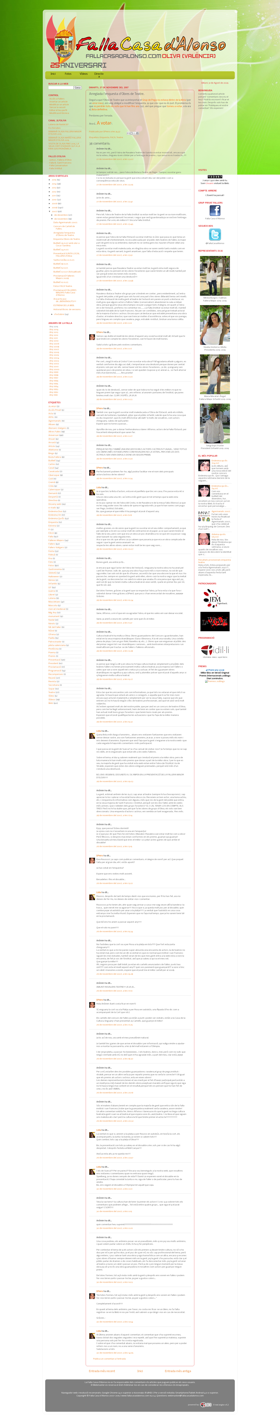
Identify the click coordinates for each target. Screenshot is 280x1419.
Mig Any (52, 613)
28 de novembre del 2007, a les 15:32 (114, 722)
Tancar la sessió (57, 107)
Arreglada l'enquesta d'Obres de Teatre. (64, 234)
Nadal (51, 620)
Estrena (52, 526)
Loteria (52, 598)
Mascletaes (54, 602)
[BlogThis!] (131, 133)
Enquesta (104, 137)
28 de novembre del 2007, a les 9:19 (114, 515)
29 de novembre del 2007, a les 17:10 (114, 991)
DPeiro (107, 131)
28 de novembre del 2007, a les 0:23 (114, 399)
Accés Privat (54, 410)
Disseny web (54, 504)
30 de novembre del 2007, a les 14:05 (114, 1353)
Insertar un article (58, 102)
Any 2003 (54, 361)
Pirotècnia (53, 649)
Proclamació (54, 667)
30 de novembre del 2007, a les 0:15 (114, 1211)
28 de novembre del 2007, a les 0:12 (114, 323)
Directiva (99, 75)
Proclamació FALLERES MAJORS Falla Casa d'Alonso (64, 292)
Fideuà (51, 555)
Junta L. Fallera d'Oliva (60, 160)
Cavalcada (53, 471)
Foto (50, 562)
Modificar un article (59, 104)
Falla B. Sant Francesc (60, 163)
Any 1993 (53, 389)
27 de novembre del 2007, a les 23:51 (114, 255)
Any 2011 (53, 338)
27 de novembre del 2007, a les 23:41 (114, 201)
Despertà (53, 497)
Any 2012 (53, 335)
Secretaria (53, 685)
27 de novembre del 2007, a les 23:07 (114, 159)
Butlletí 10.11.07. (61, 282)
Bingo (51, 453)
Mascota (52, 605)
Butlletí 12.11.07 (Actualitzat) (67, 272)
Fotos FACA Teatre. (62, 286)
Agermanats (54, 421)
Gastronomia (55, 569)
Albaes (51, 424)
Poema (52, 652)
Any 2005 (54, 355)
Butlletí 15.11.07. (60, 268)
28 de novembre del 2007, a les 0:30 (114, 459)
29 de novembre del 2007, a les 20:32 (115, 1121)
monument (54, 616)
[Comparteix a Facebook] (137, 133)
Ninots (51, 624)
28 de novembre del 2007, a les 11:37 (114, 623)
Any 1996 (53, 381)
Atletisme (53, 450)
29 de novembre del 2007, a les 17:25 (114, 1025)
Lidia (98, 487)
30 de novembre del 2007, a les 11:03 (114, 1282)
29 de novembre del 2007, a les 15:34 (114, 931)
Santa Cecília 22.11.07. (64, 260)
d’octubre (59, 314)
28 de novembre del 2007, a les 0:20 (114, 377)
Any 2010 (53, 341)
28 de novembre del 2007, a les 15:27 (114, 679)
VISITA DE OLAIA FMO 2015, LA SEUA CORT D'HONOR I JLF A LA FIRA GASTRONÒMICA (64, 146)
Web (50, 703)
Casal (51, 468)
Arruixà (52, 442)
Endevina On (54, 515)
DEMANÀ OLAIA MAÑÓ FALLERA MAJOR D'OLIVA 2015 (64, 139)
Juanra (51, 591)
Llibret (51, 595)
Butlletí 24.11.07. (61, 250)
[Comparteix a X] (134, 133)
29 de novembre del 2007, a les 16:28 (114, 974)
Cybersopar (54, 489)
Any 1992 (53, 392)
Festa (51, 551)
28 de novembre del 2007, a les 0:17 (114, 348)
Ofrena (52, 634)
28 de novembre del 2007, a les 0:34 (114, 478)
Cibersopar (53, 475)
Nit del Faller (54, 627)
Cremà (51, 482)
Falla (50, 537)
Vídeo (51, 696)
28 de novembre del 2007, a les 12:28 (114, 651)
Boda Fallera (54, 457)
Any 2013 (53, 332)
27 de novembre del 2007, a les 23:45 (114, 224)
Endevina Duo (55, 511)
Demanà (52, 493)
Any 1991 (53, 395)
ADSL (51, 417)
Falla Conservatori (58, 165)
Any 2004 (54, 358)
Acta (50, 413)
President (53, 663)
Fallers (51, 544)
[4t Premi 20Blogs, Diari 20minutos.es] (215, 681)
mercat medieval (56, 609)
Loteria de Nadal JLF (58, 124)
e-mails (52, 508)
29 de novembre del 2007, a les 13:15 (114, 846)
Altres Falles (54, 432)
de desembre (61, 215)
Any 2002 (54, 364)
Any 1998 (53, 375)
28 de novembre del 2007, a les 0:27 (114, 436)
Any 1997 (53, 378)
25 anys (52, 406)
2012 (54, 192)
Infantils (52, 584)
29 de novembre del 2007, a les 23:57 (114, 1158)
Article (51, 446)
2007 (55, 211)
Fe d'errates (54, 128)
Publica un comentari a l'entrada (109, 1359)
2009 (55, 203)
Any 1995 (53, 384)
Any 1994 (53, 386)
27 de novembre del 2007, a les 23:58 (114, 281)
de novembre (61, 219)
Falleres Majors (56, 540)
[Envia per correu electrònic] (128, 133)
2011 (54, 196)
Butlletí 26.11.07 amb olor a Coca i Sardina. (66, 244)
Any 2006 (54, 352)
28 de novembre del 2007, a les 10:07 (114, 549)
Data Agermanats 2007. (65, 222)
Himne (51, 580)
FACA (113, 137)
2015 (54, 180)
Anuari (51, 439)
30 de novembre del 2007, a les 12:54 (114, 1322)
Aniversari (53, 435)
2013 (54, 188)
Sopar (51, 689)
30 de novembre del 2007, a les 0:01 (114, 1189)
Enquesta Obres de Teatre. (66, 239)
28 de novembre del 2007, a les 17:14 (114, 815)
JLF (49, 587)
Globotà (52, 573)
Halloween (53, 576)
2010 (54, 200)
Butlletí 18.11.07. (60, 264)
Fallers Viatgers (56, 547)
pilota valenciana (57, 645)
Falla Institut (55, 168)
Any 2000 (54, 369)
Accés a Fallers (56, 99)
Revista (52, 681)
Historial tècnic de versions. (67, 309)
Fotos (68, 74)
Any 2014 (53, 329)
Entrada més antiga (178, 1371)
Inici (53, 74)
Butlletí (52, 461)
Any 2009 (54, 344)
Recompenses (55, 674)
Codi (50, 479)
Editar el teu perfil (58, 110)
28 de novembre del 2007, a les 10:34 (114, 600)
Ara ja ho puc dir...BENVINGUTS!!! (64, 300)
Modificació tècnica (59, 113)
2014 (54, 184)
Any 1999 (53, 372)
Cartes (51, 464)
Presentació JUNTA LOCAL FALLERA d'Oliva (66, 254)
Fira (50, 558)
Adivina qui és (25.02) (219, 535)
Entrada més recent (102, 1371)
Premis (51, 656)
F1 (49, 529)
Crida (51, 486)
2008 (55, 207)
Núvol (51, 631)
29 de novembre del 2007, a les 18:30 (114, 1059)
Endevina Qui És (56, 518)
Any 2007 (54, 349)
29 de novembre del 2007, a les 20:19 (114, 1093)
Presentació (54, 660)
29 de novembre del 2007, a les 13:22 (114, 883)
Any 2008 (54, 347)
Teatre (120, 137)
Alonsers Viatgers (57, 428)
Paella (51, 638)
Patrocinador (55, 642)
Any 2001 (53, 366)
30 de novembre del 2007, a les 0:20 (114, 1228)
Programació (54, 671)
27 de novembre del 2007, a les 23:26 (114, 185)
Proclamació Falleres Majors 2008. (63, 277)
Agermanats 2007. (221, 511)
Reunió (52, 678)
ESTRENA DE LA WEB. (64, 305)
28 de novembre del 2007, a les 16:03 (114, 781)
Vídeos (84, 74)
